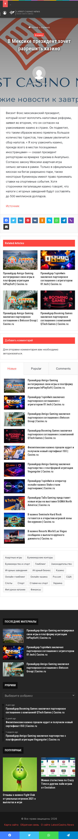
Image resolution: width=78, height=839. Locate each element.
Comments (63, 368)
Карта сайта (11, 824)
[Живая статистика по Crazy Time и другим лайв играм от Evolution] (58, 766)
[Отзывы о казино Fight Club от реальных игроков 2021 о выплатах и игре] (20, 774)
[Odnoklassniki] (42, 220)
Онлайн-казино (39, 576)
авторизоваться (12, 353)
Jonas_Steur (39, 83)
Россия (57, 576)
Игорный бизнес (42, 570)
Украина (57, 583)
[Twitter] (13, 220)
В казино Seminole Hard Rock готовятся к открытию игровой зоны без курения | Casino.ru (50, 518)
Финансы (36, 589)
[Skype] (49, 220)
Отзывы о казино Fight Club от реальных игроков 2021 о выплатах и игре (19, 798)
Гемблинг (40, 563)
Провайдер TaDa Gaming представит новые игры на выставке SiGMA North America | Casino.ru (50, 501)
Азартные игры (13, 557)
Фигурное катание (15, 589)
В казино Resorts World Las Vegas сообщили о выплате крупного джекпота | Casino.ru (47, 535)
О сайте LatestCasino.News (57, 824)
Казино (45, 27)
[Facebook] (6, 220)
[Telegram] (64, 220)
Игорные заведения (16, 570)
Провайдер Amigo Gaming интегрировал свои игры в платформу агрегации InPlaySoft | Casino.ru (50, 384)
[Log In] (5, 14)
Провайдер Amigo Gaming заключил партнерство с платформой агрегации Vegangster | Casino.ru (50, 468)
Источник (12, 206)
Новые (11, 368)
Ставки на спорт (39, 583)
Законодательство (61, 563)
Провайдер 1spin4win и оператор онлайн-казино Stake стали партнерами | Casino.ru (47, 484)
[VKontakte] (35, 220)
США (69, 576)
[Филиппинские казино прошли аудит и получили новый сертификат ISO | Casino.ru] (14, 453)
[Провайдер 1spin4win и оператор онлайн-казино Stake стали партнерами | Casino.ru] (14, 486)
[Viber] (71, 220)
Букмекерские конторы (40, 557)
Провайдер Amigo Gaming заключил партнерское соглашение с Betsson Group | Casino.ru (49, 417)
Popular (36, 368)
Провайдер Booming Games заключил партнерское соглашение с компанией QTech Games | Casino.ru (51, 434)
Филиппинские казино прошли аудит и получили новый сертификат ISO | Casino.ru (51, 451)
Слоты (8, 583)
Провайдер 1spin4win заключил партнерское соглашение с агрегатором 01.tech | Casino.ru (46, 401)
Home (34, 27)
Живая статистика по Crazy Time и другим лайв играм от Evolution (57, 784)
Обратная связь (29, 824)
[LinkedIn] (20, 220)
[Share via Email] (6, 227)
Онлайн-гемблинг (15, 576)
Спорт (21, 583)
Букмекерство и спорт (17, 563)
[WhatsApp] (56, 220)
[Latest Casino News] (24, 12)
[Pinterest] (28, 220)
